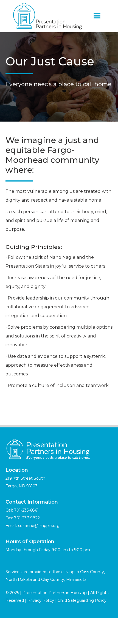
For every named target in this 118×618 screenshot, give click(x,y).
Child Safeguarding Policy (82, 600)
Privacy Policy (40, 600)
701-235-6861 (26, 510)
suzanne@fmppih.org (39, 525)
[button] (97, 16)
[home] (46, 16)
